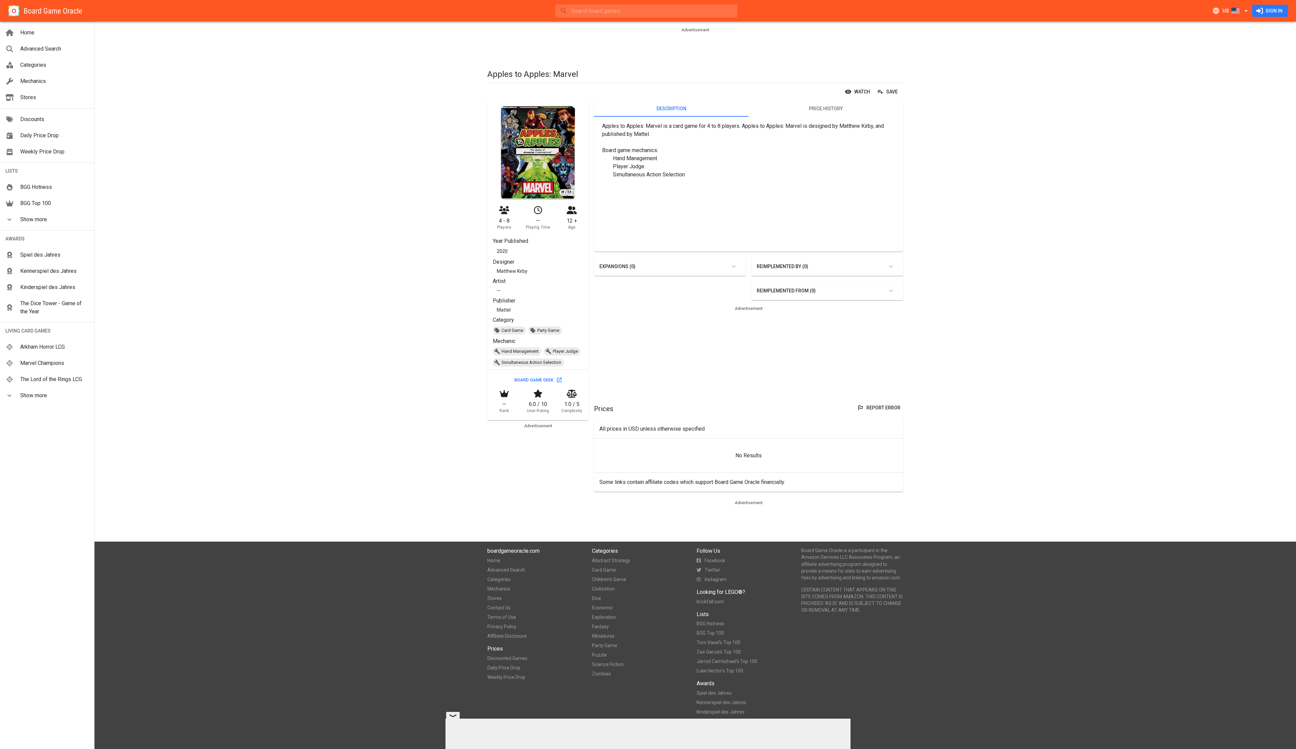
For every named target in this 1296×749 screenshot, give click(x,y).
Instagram (716, 579)
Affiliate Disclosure (507, 636)
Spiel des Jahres (714, 693)
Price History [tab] (826, 108)
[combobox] (646, 11)
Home (493, 560)
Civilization (603, 589)
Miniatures (603, 636)
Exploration (604, 617)
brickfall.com (710, 601)
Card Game (604, 570)
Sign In (1274, 10)
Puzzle (599, 655)
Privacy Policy (501, 626)
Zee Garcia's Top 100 (719, 652)
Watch (862, 91)
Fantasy (600, 626)
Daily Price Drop (503, 667)
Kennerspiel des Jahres (721, 702)
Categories (499, 579)
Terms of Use (501, 617)
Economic (602, 607)
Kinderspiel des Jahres (721, 712)
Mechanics (498, 589)
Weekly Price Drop (506, 677)
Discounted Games (507, 658)
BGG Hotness (710, 623)
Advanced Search (506, 570)
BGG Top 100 (710, 633)
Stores (494, 598)
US (1225, 11)
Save (892, 91)
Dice (596, 598)
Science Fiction (608, 664)
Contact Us (499, 607)
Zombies (601, 673)
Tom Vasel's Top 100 (718, 642)
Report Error (883, 407)
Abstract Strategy (611, 560)
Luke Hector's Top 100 (720, 670)
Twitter (712, 570)
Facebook (715, 560)
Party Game (604, 645)
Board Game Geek (534, 379)
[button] (47, 219)
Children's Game (609, 579)
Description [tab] (671, 108)
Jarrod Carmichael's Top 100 (727, 661)
